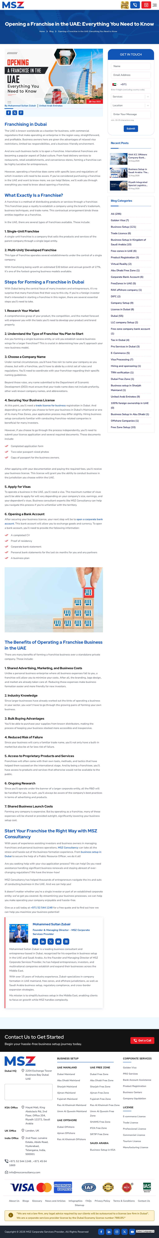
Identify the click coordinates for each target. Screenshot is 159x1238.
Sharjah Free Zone (100, 1086)
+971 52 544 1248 (42, 907)
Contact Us (144, 1200)
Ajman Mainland (66, 1092)
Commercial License (134, 1135)
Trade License (130, 1122)
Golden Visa (129, 1067)
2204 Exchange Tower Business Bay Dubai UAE (38, 1075)
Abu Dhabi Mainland (68, 1080)
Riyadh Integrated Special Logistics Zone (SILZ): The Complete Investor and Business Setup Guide (138, 184)
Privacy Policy (102, 1200)
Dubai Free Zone (99, 1074)
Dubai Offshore (65, 1127)
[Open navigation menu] (155, 4)
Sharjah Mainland (67, 1086)
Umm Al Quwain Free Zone (102, 1113)
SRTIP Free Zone (99, 1134)
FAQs (89, 1200)
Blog (51, 31)
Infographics (75, 1200)
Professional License (134, 1128)
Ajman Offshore (66, 1133)
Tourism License (132, 1141)
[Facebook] (101, 1232)
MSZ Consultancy (68, 847)
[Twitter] (124, 1232)
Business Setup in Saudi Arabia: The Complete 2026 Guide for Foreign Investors (139, 171)
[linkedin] (35, 941)
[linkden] (109, 1232)
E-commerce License (134, 1116)
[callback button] (135, 5)
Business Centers (132, 1092)
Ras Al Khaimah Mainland (71, 1105)
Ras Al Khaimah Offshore (71, 1139)
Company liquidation (134, 1098)
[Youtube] (51, 941)
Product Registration (134, 1086)
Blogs (26, 1200)
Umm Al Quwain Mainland (72, 1111)
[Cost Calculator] (146, 5)
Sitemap (79, 1205)
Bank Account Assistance (137, 1079)
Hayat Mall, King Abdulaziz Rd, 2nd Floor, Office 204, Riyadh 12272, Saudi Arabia (37, 1115)
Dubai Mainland (66, 1074)
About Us (14, 1200)
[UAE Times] (66, 941)
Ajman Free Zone (99, 1092)
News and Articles (55, 1200)
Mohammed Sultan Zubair (22, 105)
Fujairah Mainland (67, 1099)
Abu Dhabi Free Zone (101, 1080)
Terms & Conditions (124, 1200)
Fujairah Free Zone (100, 1099)
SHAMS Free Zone (100, 1121)
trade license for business (51, 405)
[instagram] (117, 1232)
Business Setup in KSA (102, 1149)
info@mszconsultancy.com (24, 1172)
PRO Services (130, 1073)
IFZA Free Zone (98, 1128)
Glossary (37, 1200)
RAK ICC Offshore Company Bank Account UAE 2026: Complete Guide (138, 156)
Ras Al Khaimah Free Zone (105, 1105)
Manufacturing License (135, 1147)
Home (42, 31)
